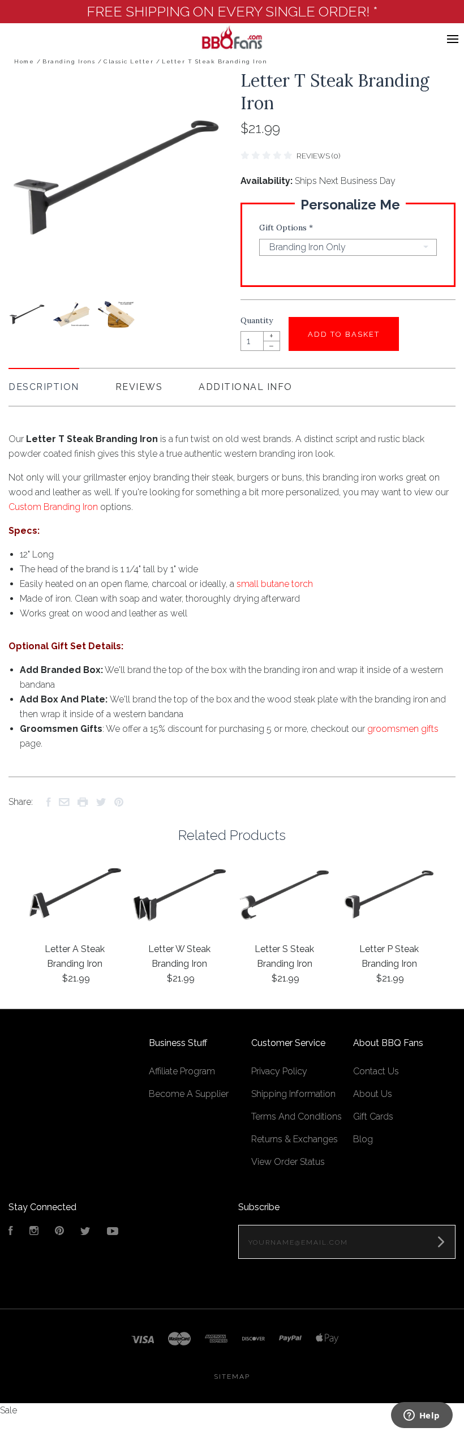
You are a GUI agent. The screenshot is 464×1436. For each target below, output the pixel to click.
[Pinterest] (59, 1232)
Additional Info (246, 386)
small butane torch (275, 583)
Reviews (139, 386)
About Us (372, 1093)
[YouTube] (112, 1232)
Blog (363, 1139)
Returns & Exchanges (294, 1139)
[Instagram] (33, 1232)
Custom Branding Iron (53, 506)
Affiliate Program (182, 1071)
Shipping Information (293, 1093)
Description (43, 386)
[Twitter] (85, 1232)
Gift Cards (373, 1116)
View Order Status (288, 1161)
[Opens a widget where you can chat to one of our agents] (421, 1416)
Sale (8, 1410)
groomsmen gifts (403, 728)
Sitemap (232, 1377)
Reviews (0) (318, 156)
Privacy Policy (279, 1071)
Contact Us (376, 1071)
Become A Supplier (189, 1093)
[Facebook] (10, 1232)
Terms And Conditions (296, 1116)
